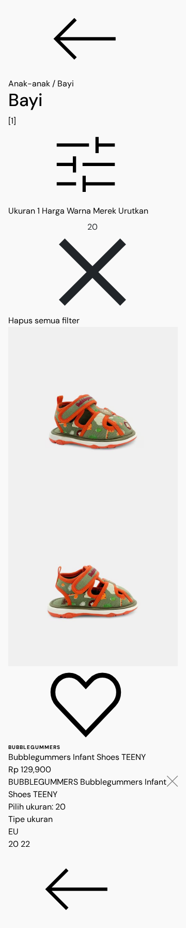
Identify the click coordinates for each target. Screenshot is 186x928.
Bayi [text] (65, 83)
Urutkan (133, 210)
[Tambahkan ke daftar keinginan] (85, 705)
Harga (53, 210)
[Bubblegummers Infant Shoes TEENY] (93, 496)
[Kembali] (93, 39)
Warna (79, 210)
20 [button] (14, 844)
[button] (93, 166)
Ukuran (24, 210)
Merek (104, 210)
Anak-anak (29, 83)
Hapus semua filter (44, 320)
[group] (93, 108)
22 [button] (25, 844)
